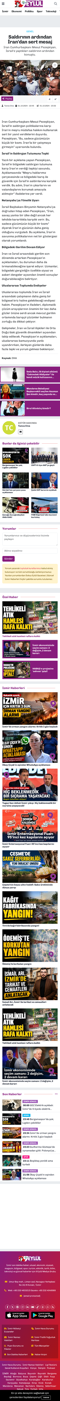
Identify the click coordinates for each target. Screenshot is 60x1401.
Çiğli (40, 1376)
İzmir (5, 11)
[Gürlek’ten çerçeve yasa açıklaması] (15, 480)
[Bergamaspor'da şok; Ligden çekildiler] (15, 455)
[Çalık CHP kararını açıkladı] (44, 480)
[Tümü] (56, 1094)
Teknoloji (51, 11)
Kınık (41, 1383)
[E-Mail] (20, 432)
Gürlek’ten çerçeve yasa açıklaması (14, 491)
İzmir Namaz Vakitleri (12, 1339)
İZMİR (5, 1373)
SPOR (26, 1157)
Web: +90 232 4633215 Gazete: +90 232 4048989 (32, 1290)
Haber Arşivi (41, 1354)
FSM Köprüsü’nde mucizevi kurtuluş (44, 516)
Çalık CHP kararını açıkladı (44, 490)
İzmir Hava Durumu (44, 1328)
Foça (52, 1376)
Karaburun (47, 1379)
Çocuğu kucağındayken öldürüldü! (13, 516)
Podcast (51, 1368)
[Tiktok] (37, 1307)
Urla (41, 1389)
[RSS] (52, 1307)
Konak (48, 1383)
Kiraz (34, 1383)
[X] (12, 1307)
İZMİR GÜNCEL (30, 1101)
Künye (33, 1368)
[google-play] (43, 1316)
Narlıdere (30, 1386)
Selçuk (20, 1389)
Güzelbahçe (21, 1379)
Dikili (46, 1376)
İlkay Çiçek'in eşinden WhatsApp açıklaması (38, 1176)
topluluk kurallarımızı (30, 568)
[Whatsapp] (47, 1307)
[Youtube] (32, 1307)
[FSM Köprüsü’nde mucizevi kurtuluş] (44, 505)
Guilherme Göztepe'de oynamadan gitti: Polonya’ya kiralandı (38, 1148)
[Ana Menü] (3, 3)
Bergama (52, 1373)
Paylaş (8, 98)
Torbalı (33, 1389)
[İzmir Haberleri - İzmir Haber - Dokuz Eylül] (29, 3)
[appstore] (17, 1316)
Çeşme (33, 1376)
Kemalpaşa (24, 1383)
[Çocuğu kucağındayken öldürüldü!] (15, 505)
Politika (29, 11)
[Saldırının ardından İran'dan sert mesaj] (30, 77)
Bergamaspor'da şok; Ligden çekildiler (12, 466)
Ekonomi (17, 11)
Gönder (8, 558)
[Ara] (55, 4)
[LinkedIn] (27, 1307)
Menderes (8, 1386)
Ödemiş (40, 1386)
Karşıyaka (13, 1383)
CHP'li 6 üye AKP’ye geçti (43, 465)
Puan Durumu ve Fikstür (14, 1347)
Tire (27, 1389)
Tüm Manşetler (41, 1346)
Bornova (17, 1376)
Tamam (46, 1397)
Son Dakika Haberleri (17, 1354)
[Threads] (42, 1307)
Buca (25, 1376)
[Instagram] (22, 1307)
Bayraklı (42, 1373)
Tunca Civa (9, 106)
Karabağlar (34, 1379)
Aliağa (13, 1373)
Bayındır (32, 1373)
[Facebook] (7, 1307)
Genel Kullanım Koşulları (17, 1368)
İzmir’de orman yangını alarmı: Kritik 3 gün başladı (39, 1135)
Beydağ (7, 1376)
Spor (40, 11)
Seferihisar (50, 1386)
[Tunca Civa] (9, 427)
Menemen (19, 1386)
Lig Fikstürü (51, 1365)
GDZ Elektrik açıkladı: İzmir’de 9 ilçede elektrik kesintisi (37, 1107)
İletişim (41, 1368)
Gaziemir (10, 1379)
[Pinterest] (17, 1307)
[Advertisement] (30, 1216)
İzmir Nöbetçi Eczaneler (12, 1330)
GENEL (30, 31)
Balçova (22, 1373)
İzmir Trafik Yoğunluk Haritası (43, 1339)
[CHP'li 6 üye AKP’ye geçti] (44, 455)
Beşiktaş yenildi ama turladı (37, 1162)
